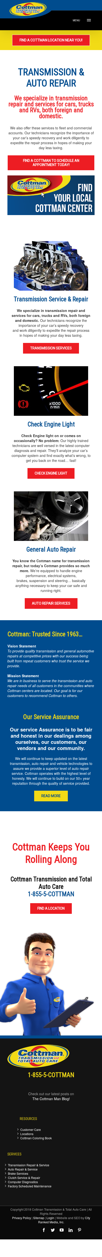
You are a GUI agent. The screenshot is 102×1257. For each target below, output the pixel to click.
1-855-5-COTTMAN (51, 894)
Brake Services (18, 1173)
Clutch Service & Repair (24, 1177)
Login (50, 1218)
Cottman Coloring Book (36, 1138)
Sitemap (38, 1218)
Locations (26, 1133)
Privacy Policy (21, 1218)
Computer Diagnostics (23, 1181)
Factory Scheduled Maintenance (29, 1186)
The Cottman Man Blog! (51, 1098)
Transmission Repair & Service (28, 1165)
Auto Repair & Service (23, 1169)
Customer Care (30, 1129)
